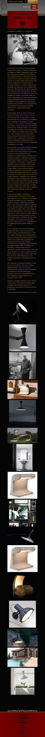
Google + (22, 730)
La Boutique (11, 31)
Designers (19, 31)
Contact (22, 715)
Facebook (22, 725)
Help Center (23, 718)
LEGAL (22, 720)
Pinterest (22, 727)
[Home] (22, 18)
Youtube (22, 732)
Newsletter (22, 723)
